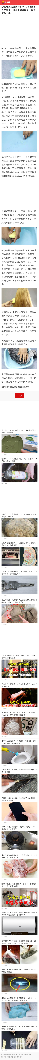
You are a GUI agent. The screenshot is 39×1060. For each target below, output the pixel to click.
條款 (15, 1057)
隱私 (18, 1057)
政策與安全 (10, 1057)
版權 (21, 1057)
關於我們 (3, 1057)
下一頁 (19, 395)
